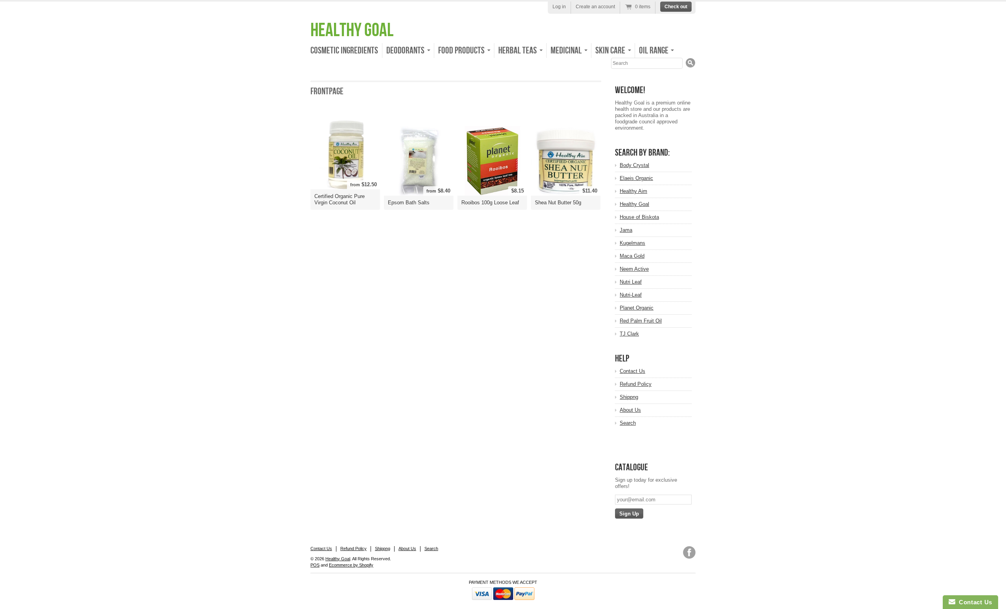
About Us (630, 410)
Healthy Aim (633, 191)
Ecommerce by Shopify (351, 565)
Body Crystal (634, 165)
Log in (559, 6)
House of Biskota (639, 217)
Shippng (629, 397)
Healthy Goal (351, 30)
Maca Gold (632, 256)
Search (628, 423)
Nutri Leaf (631, 282)
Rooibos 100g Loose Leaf (490, 202)
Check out (676, 6)
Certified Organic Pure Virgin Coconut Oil (339, 199)
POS (314, 565)
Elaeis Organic (636, 178)
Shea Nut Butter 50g (558, 202)
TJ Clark (629, 334)
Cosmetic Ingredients (344, 50)
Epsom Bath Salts (409, 202)
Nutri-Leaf (631, 295)
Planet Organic (637, 308)
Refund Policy (636, 384)
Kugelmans (632, 243)
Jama (626, 230)
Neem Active (634, 269)
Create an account (595, 6)
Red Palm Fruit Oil (641, 321)
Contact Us (632, 371)
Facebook (689, 552)
